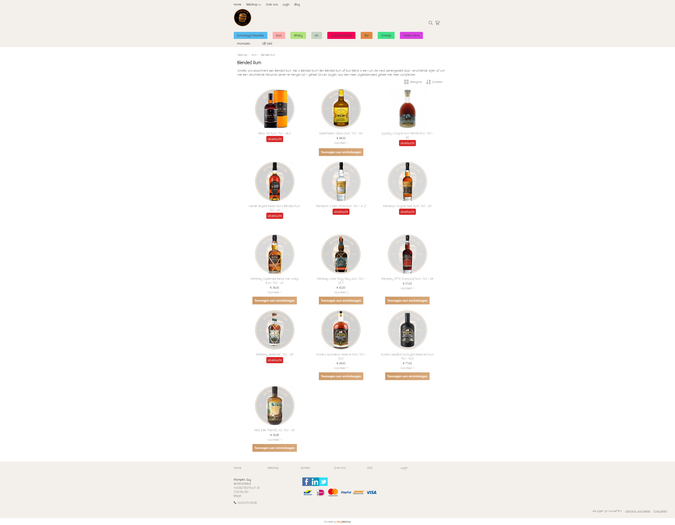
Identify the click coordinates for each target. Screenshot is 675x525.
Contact (305, 468)
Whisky (298, 35)
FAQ (369, 468)
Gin (317, 35)
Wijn (366, 35)
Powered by (337, 521)
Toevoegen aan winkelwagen (341, 152)
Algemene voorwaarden (638, 511)
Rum (279, 35)
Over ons (272, 4)
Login (286, 4)
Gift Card (267, 43)
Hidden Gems (411, 35)
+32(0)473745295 (247, 503)
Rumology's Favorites (250, 35)
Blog (297, 4)
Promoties (243, 43)
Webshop (252, 4)
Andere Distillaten (341, 35)
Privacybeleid (660, 511)
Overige (386, 35)
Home (237, 4)
